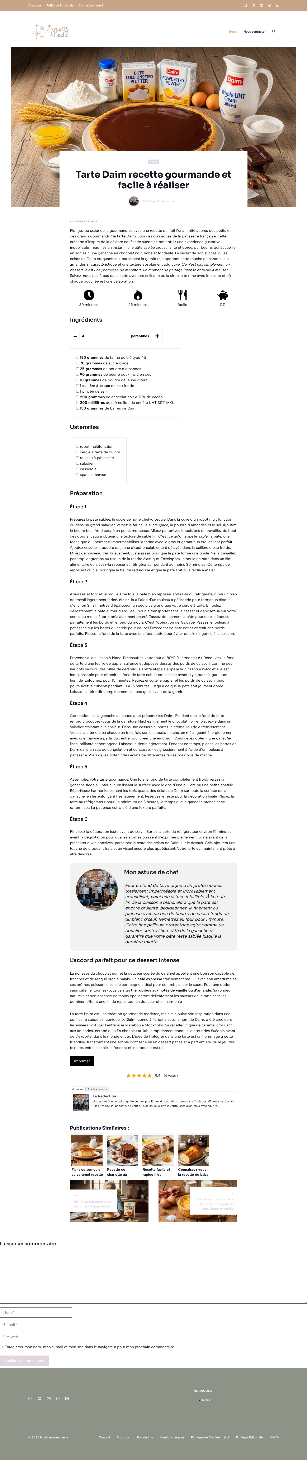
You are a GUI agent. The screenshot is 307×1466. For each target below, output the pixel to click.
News (233, 31)
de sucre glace (104, 363)
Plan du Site (144, 1437)
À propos (35, 5)
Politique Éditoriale (60, 5)
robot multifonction (96, 446)
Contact (104, 1437)
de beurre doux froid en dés (115, 374)
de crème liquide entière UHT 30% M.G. (127, 402)
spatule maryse (93, 474)
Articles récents (97, 1089)
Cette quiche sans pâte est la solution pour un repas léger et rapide (216, 1204)
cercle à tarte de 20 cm (100, 452)
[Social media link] (245, 5)
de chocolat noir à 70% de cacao (121, 397)
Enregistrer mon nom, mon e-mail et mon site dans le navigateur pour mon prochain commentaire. (90, 1347)
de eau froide (107, 385)
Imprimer (82, 1061)
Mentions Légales (172, 1437)
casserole (88, 469)
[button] (274, 32)
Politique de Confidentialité (210, 1437)
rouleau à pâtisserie (97, 457)
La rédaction (166, 201)
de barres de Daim (108, 408)
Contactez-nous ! (91, 5)
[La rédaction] (81, 1109)
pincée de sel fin (95, 391)
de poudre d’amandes (110, 368)
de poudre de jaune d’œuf (113, 380)
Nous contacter (255, 31)
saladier (87, 463)
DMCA (274, 1437)
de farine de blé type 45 (113, 357)
